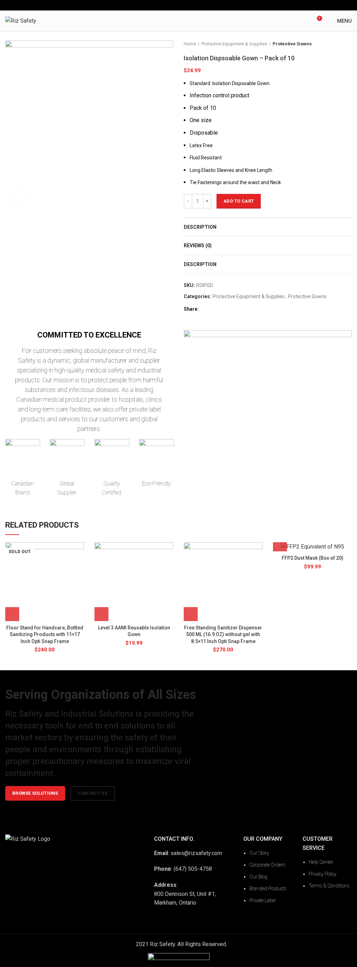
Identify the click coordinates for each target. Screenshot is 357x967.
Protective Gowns (292, 43)
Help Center (321, 862)
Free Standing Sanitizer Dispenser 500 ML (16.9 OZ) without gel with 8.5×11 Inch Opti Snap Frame (223, 634)
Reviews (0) (198, 245)
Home (190, 43)
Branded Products (268, 888)
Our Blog (258, 876)
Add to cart (238, 201)
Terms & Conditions (329, 886)
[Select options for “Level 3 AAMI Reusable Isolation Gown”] (101, 614)
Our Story (259, 853)
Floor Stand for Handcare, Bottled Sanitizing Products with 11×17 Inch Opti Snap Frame (44, 634)
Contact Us (92, 793)
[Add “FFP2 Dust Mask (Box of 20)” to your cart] (280, 544)
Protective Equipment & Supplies (234, 43)
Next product (348, 43)
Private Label (262, 900)
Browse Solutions (35, 793)
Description (200, 227)
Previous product (334, 43)
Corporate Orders (267, 865)
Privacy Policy (322, 874)
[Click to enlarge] (17, 198)
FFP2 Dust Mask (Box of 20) (312, 558)
